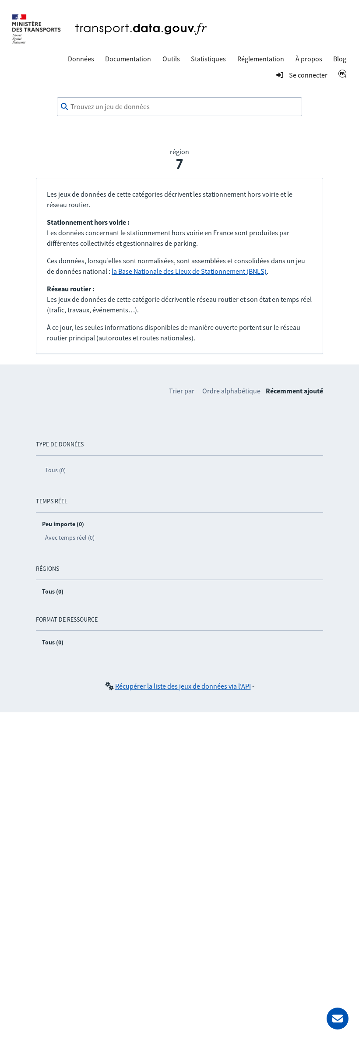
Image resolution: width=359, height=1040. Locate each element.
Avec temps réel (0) (70, 537)
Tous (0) (55, 470)
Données (81, 58)
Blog (339, 58)
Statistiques (208, 58)
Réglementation (260, 58)
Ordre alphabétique (231, 390)
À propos (309, 58)
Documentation (128, 58)
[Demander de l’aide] (337, 1018)
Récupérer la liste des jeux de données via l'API (183, 686)
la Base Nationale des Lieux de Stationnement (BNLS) (189, 271)
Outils (171, 58)
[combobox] (179, 107)
